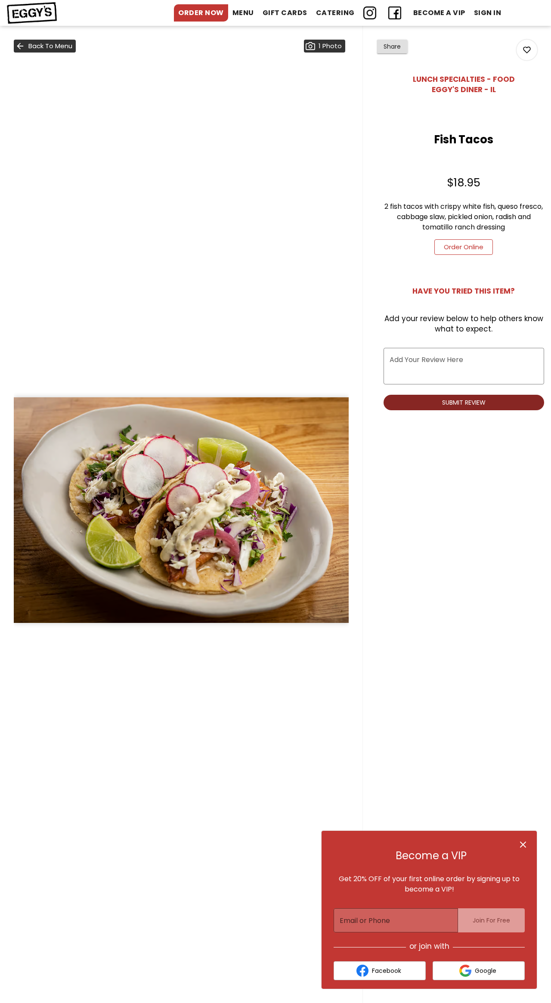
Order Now (201, 13)
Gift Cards (285, 13)
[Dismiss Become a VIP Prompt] (523, 844)
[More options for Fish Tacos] (527, 50)
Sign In (487, 13)
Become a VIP (439, 13)
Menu (243, 13)
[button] (45, 46)
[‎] (371, 13)
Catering (335, 13)
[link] (463, 247)
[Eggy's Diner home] (45, 13)
